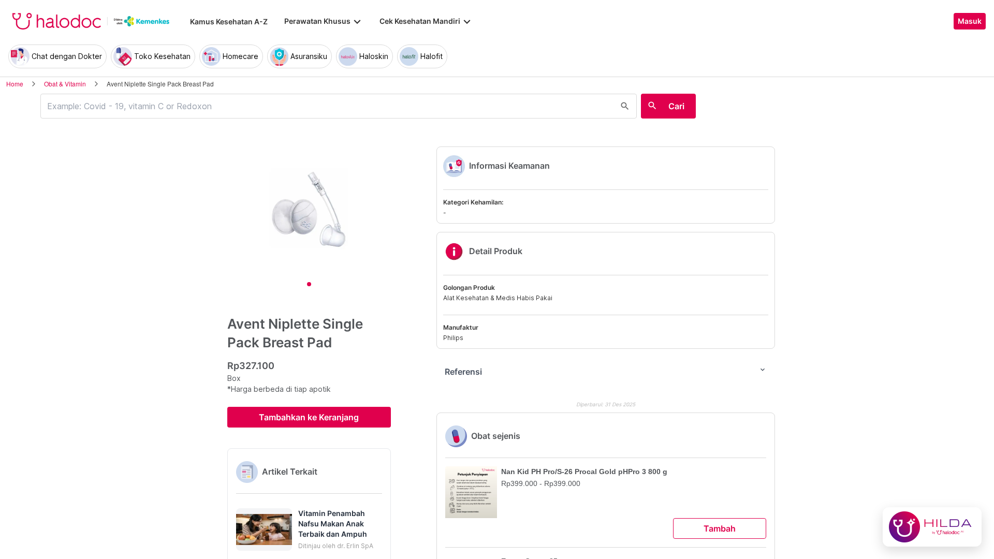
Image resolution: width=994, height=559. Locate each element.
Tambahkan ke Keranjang (309, 417)
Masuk (970, 21)
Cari (676, 106)
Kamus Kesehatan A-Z (229, 21)
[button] (309, 529)
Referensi (606, 371)
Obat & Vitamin (65, 83)
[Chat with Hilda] (932, 527)
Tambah (720, 528)
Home (14, 83)
